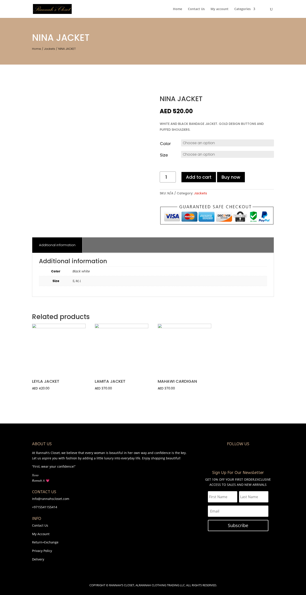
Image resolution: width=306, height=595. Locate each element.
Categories (242, 9)
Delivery (38, 559)
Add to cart (198, 177)
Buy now (231, 177)
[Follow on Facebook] (242, 458)
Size (164, 155)
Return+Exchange (45, 542)
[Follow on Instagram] (233, 458)
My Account (41, 534)
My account (219, 9)
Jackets (49, 49)
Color (165, 143)
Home (177, 9)
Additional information (57, 245)
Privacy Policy (42, 551)
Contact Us (196, 9)
